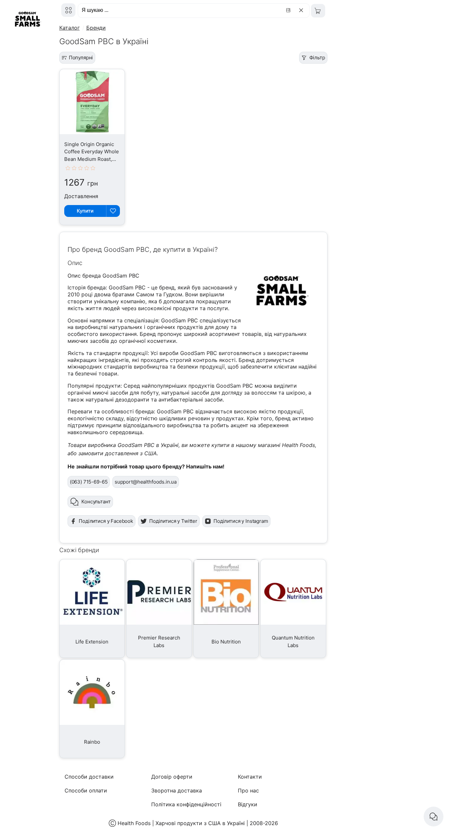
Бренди (96, 27)
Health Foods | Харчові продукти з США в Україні (181, 823)
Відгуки (247, 804)
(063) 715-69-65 (89, 482)
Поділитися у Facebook (106, 521)
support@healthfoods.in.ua (146, 482)
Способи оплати (86, 790)
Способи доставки (89, 776)
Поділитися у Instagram (240, 521)
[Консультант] (433, 816)
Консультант (95, 501)
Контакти (250, 776)
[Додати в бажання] (113, 211)
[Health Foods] (68, 10)
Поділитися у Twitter (173, 521)
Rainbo (92, 742)
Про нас (248, 790)
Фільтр (317, 57)
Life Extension (91, 642)
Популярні (81, 57)
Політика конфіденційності (186, 804)
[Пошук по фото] (289, 10)
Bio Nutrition (226, 642)
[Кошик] (318, 11)
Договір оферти (171, 776)
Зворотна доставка (176, 790)
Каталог (69, 27)
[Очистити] (302, 10)
